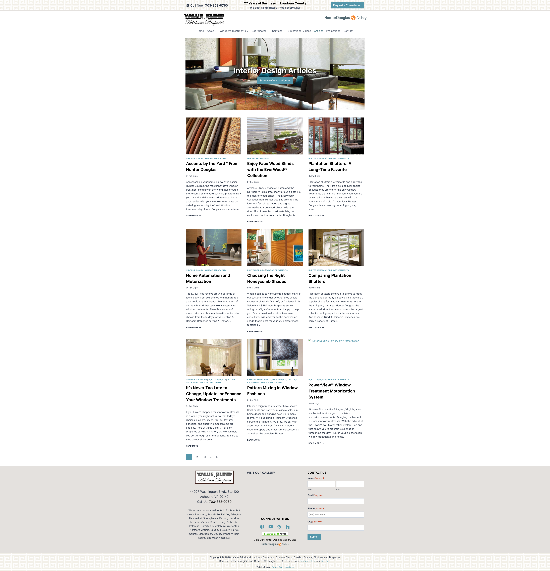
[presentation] (213, 135)
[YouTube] (271, 526)
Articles (318, 30)
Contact (348, 30)
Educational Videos (299, 30)
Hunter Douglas (194, 158)
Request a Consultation (347, 5)
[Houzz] (288, 526)
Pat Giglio (193, 176)
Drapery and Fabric (196, 380)
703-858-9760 (220, 502)
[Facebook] (262, 526)
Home (200, 30)
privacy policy (307, 561)
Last (338, 489)
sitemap (325, 561)
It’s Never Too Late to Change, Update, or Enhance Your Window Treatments (213, 393)
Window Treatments (215, 158)
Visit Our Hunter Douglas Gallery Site (275, 539)
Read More (193, 216)
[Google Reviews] (279, 526)
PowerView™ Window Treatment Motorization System (332, 391)
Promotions (333, 30)
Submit (314, 536)
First (310, 489)
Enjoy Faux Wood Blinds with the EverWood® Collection (270, 169)
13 (217, 457)
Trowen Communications (283, 567)
